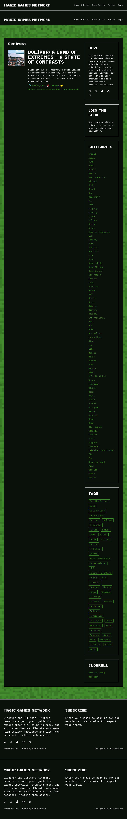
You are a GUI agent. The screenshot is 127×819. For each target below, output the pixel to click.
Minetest (94, 677)
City (91, 204)
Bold (92, 506)
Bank (91, 166)
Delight (107, 520)
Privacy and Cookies (34, 749)
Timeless (105, 640)
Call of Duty (97, 511)
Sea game (94, 407)
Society (93, 431)
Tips (91, 454)
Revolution (96, 616)
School (92, 403)
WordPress (117, 749)
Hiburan (93, 306)
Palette (94, 601)
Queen (92, 380)
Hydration (95, 549)
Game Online (95, 271)
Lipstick (95, 582)
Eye (90, 236)
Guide (93, 539)
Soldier (93, 435)
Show (91, 419)
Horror (93, 544)
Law (90, 345)
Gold (91, 283)
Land (58, 89)
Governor (94, 286)
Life (91, 349)
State (65, 89)
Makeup (92, 353)
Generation (95, 275)
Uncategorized (97, 462)
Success (94, 635)
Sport (92, 438)
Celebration (97, 515)
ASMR (91, 162)
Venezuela (74, 89)
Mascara (94, 587)
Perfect (107, 601)
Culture (93, 220)
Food (91, 255)
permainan (95, 606)
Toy (90, 458)
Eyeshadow (95, 525)
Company (93, 208)
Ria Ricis (95, 621)
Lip (104, 577)
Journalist (95, 333)
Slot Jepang (95, 427)
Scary (92, 399)
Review (92, 388)
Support (93, 442)
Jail (91, 322)
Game (91, 259)
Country (55, 86)
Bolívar (31, 89)
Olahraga (95, 597)
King (91, 341)
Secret (92, 411)
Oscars (92, 368)
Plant (92, 372)
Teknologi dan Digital (102, 450)
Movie (92, 357)
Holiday (93, 314)
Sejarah (93, 415)
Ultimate (95, 644)
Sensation (95, 625)
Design (92, 224)
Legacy (93, 577)
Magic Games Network (27, 5)
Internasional (97, 318)
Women (92, 474)
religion (94, 384)
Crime (92, 216)
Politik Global (97, 376)
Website (93, 470)
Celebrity (94, 197)
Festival (94, 251)
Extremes (50, 89)
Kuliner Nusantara (100, 573)
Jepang (93, 554)
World (93, 649)
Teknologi (94, 446)
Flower (93, 530)
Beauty (92, 169)
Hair (91, 294)
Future (106, 530)
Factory (93, 240)
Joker (92, 329)
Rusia (109, 621)
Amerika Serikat (99, 501)
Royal (92, 396)
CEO (90, 201)
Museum (92, 360)
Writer (92, 478)
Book (91, 185)
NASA (91, 364)
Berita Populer (97, 177)
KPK (92, 568)
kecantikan (95, 337)
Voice (108, 644)
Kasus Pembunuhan (100, 558)
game (92, 534)
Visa (91, 466)
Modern (107, 587)
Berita (92, 173)
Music (93, 592)
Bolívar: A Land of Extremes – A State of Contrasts (54, 57)
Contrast (40, 89)
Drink (92, 228)
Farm (91, 243)
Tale (92, 640)
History (93, 310)
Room (91, 392)
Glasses (93, 279)
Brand (92, 189)
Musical (105, 592)
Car (90, 193)
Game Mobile (95, 263)
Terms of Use (11, 749)
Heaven (92, 302)
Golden (103, 534)
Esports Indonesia (99, 232)
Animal (92, 154)
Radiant (94, 611)
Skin (91, 423)
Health (92, 298)
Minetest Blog (97, 672)
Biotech (93, 181)
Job (90, 325)
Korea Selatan (98, 563)
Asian (92, 158)
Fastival (94, 247)
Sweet (106, 635)
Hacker (92, 290)
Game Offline (96, 267)
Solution (95, 630)
